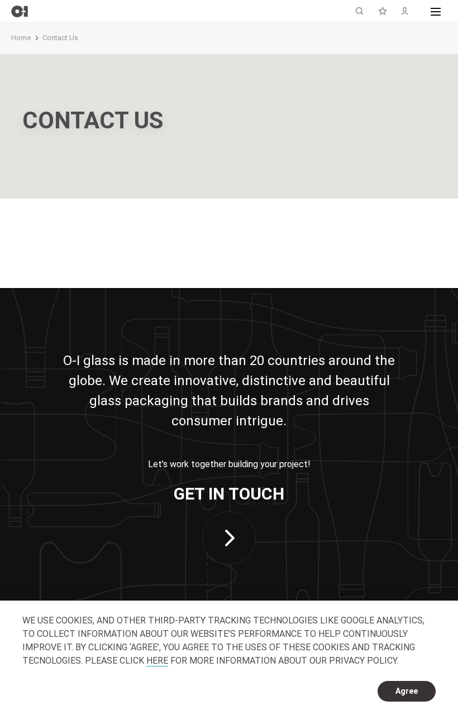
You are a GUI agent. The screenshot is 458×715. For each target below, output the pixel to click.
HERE (157, 660)
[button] (436, 11)
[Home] (19, 11)
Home (21, 37)
